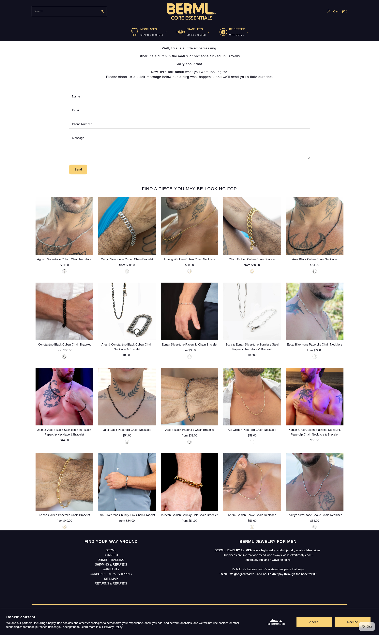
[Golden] (189, 271)
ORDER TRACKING (111, 559)
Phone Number (82, 124)
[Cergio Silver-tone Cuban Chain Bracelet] (127, 226)
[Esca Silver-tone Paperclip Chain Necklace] (314, 311)
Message (78, 138)
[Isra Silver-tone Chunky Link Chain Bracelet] (127, 482)
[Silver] (127, 271)
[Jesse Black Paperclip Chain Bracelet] (189, 396)
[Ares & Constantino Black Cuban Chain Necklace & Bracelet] (127, 311)
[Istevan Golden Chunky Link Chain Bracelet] (189, 482)
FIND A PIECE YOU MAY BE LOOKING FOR (189, 188)
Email (75, 110)
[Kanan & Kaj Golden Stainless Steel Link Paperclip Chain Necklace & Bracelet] (314, 396)
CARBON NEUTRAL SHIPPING (111, 574)
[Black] (315, 271)
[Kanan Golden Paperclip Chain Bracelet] (64, 482)
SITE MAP (111, 578)
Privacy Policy (113, 626)
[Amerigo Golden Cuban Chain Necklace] (189, 226)
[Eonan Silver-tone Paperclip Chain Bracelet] (189, 311)
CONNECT (111, 555)
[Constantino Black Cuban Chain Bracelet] (64, 311)
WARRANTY (111, 569)
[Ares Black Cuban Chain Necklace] (314, 226)
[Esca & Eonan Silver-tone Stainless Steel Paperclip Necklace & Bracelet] (252, 311)
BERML (111, 550)
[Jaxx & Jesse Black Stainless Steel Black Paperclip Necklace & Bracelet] (64, 396)
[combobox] (64, 11)
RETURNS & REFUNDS (111, 583)
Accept (314, 622)
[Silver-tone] (64, 271)
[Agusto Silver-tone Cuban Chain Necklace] (64, 226)
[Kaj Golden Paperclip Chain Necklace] (252, 396)
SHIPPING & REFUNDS (111, 564)
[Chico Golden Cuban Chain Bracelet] (252, 226)
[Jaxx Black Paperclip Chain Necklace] (127, 396)
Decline (352, 622)
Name (76, 96)
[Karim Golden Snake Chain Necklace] (252, 482)
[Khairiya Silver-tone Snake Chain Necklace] (314, 482)
